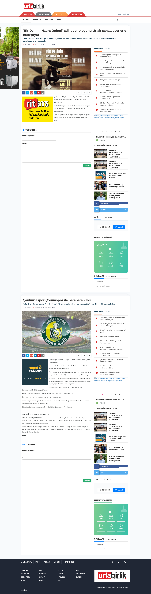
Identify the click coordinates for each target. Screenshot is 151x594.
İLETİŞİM (57, 562)
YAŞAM (60, 571)
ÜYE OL (118, 14)
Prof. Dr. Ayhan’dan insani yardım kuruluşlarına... (116, 196)
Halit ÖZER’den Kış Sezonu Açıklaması (116, 186)
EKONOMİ (42, 574)
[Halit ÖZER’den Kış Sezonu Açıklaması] (100, 185)
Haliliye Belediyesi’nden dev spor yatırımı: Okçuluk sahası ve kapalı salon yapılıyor (111, 400)
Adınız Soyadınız (28, 136)
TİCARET (79, 571)
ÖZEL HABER (49, 20)
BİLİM (59, 580)
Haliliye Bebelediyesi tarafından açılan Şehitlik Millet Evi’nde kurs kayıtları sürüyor (111, 137)
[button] (104, 244)
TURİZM (79, 577)
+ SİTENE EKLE (68, 562)
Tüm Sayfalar (111, 276)
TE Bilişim (24, 590)
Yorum (24, 143)
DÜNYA (41, 571)
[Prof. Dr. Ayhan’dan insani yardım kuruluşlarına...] (100, 196)
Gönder (87, 166)
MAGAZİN (61, 577)
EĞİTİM (60, 574)
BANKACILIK (80, 574)
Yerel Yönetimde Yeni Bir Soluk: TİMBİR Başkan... (117, 175)
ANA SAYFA (28, 14)
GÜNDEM (26, 20)
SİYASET (42, 577)
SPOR (59, 20)
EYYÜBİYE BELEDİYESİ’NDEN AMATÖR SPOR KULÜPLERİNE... (115, 154)
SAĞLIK (41, 580)
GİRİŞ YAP (126, 14)
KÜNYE (37, 562)
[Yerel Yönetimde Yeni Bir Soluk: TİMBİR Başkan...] (100, 175)
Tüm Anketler (108, 217)
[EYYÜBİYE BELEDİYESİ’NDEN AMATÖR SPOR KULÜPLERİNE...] (100, 153)
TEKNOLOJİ (37, 20)
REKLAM (47, 562)
